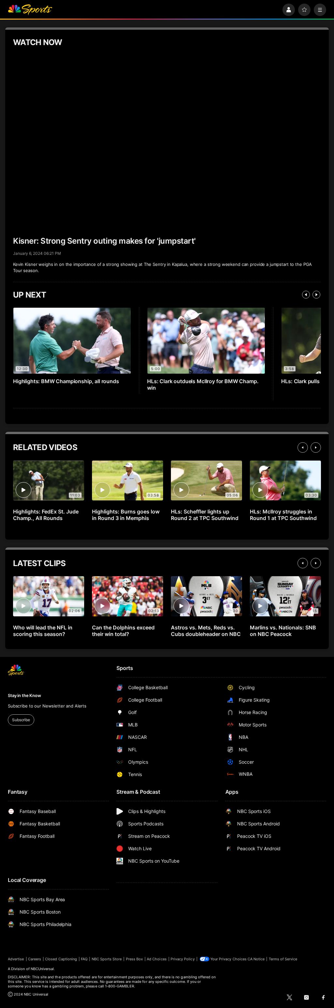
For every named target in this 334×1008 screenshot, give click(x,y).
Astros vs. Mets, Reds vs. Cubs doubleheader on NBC (206, 630)
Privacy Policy (183, 959)
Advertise (16, 959)
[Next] (316, 295)
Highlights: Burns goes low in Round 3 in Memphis (125, 514)
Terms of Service (283, 959)
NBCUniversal (42, 969)
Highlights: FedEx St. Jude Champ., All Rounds (46, 514)
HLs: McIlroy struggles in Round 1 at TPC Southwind (283, 514)
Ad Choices (157, 959)
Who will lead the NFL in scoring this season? (42, 630)
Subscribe (21, 719)
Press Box (134, 959)
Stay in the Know (24, 695)
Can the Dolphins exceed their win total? (123, 630)
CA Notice (256, 959)
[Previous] (306, 295)
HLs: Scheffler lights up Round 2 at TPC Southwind (204, 514)
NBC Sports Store (107, 959)
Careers (34, 959)
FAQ (84, 959)
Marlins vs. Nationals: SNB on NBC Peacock (283, 630)
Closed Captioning (61, 959)
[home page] (30, 10)
